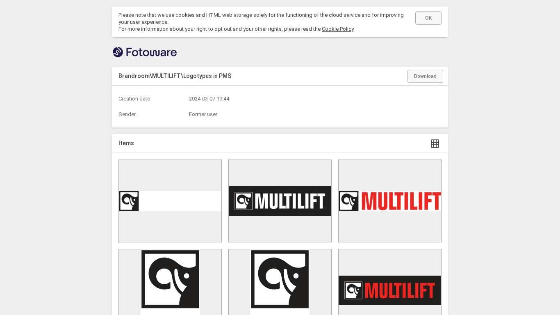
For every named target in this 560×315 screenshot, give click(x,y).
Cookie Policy (337, 29)
